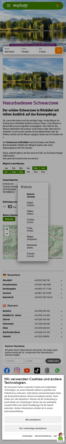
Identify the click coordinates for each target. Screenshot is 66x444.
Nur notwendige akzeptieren (33, 428)
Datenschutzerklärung (43, 436)
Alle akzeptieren (33, 419)
